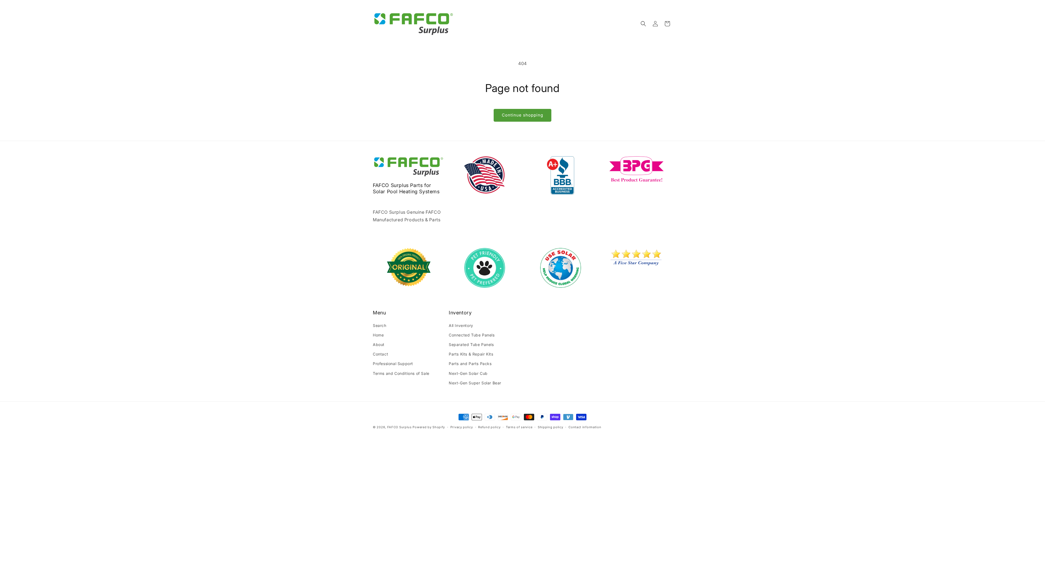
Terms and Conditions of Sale (401, 373)
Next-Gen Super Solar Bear (475, 383)
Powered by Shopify (429, 427)
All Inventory (461, 325)
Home (378, 335)
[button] (643, 24)
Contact (380, 354)
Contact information (584, 427)
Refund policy (489, 427)
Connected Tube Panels (472, 335)
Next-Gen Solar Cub (468, 373)
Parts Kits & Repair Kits (471, 354)
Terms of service (519, 427)
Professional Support (393, 363)
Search (379, 325)
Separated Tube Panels (471, 344)
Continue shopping (522, 115)
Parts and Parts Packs (470, 363)
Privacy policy (461, 427)
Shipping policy (550, 427)
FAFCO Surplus (399, 427)
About (379, 344)
